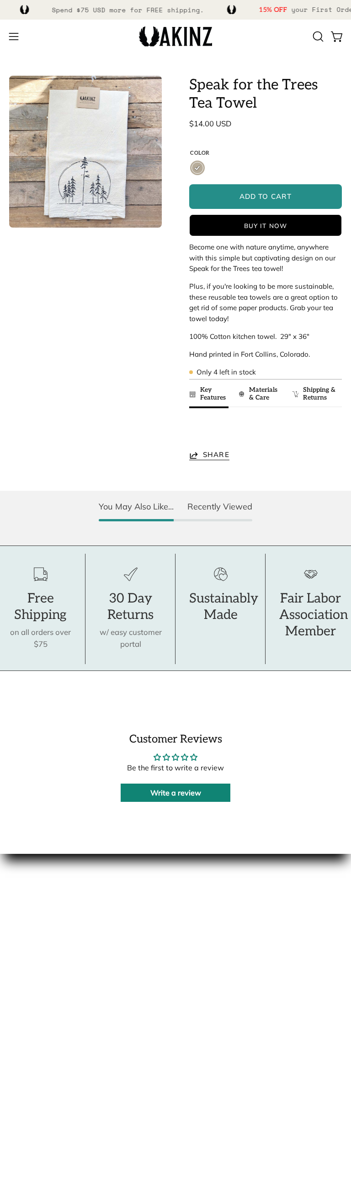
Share (216, 455)
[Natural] (197, 168)
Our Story (26, 893)
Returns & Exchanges (46, 1059)
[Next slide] (331, 431)
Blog (17, 956)
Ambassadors (33, 909)
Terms (20, 1075)
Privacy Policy (33, 1090)
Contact (23, 1011)
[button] (317, 36)
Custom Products (39, 1043)
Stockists (25, 924)
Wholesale (28, 940)
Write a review (175, 792)
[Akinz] (175, 36)
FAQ (16, 1027)
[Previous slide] (199, 431)
